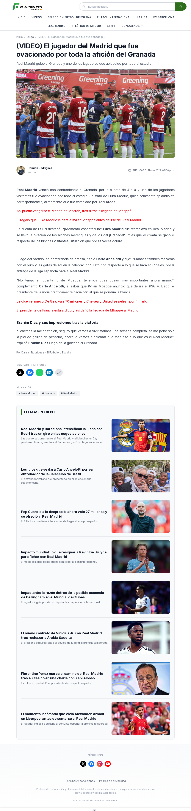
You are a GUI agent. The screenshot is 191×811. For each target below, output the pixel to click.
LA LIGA (142, 17)
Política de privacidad (112, 780)
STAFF (111, 25)
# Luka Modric (27, 393)
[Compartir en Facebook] (30, 372)
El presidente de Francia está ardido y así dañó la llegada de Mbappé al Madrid (77, 310)
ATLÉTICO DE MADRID (86, 25)
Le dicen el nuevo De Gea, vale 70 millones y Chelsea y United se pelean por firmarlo (81, 301)
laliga (30, 36)
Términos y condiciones (80, 780)
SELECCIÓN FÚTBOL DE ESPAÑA (69, 17)
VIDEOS (37, 17)
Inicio (19, 36)
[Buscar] (181, 6)
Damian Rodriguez (40, 168)
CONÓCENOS (130, 25)
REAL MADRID (57, 25)
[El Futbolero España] (27, 6)
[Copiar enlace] (59, 372)
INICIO (21, 17)
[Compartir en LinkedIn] (49, 372)
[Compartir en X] (20, 372)
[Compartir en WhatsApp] (39, 372)
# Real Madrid (69, 393)
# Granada (48, 393)
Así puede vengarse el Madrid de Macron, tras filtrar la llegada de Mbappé (73, 211)
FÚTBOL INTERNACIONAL (114, 17)
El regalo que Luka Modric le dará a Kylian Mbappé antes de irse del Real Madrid (78, 220)
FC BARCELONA (163, 17)
